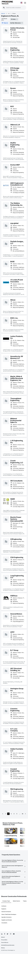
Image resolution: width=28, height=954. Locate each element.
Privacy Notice (4, 939)
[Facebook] (4, 934)
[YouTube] (13, 934)
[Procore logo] (7, 2)
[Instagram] (10, 934)
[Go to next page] (25, 814)
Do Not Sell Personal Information (7, 945)
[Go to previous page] (2, 814)
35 (22, 813)
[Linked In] (1, 934)
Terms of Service (4, 942)
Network (5, 3)
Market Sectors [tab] (16, 901)
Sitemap (3, 947)
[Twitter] (7, 934)
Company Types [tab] (6, 901)
